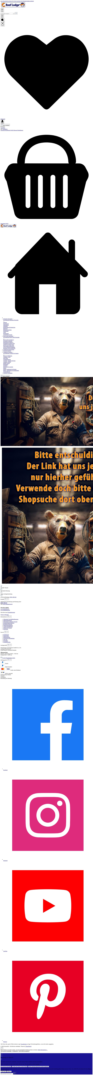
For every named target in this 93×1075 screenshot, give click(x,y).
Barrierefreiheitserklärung (8, 623)
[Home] (47, 273)
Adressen (15, 130)
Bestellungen (20, 130)
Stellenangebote (6, 637)
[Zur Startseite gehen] (13, 7)
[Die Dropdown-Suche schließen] (16, 13)
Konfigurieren (15, 1051)
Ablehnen (9, 1071)
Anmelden (3, 127)
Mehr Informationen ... (43, 1049)
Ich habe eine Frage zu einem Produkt (19, 1066)
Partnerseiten (6, 636)
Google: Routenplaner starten (8, 658)
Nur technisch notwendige (6, 1051)
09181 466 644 (13, 597)
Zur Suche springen (16, 1)
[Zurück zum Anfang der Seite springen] (2, 1048)
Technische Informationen (8, 638)
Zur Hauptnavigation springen (27, 1)
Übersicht (3, 130)
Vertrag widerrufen (5, 614)
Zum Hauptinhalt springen (6, 1)
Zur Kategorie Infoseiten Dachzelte (10, 320)
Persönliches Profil (9, 130)
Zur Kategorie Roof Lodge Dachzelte (11, 337)
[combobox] (7, 13)
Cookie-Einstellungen (8, 626)
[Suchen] (14, 13)
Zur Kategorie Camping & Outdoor (11, 353)
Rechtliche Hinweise (7, 624)
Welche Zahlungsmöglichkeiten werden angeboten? (38, 1066)
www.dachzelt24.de (5, 608)
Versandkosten (23, 1044)
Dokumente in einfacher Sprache (10, 621)
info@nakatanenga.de (7, 604)
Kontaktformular (11, 612)
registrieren (5, 129)
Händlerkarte (6, 634)
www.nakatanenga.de (5, 610)
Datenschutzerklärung (8, 625)
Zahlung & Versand (7, 627)
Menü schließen (6, 125)
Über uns (5, 639)
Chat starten (3, 1071)
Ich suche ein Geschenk (6, 1066)
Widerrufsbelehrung (7, 620)
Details (11, 1070)
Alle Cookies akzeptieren (24, 1051)
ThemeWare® (28, 1046)
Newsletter (5, 640)
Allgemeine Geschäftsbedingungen (10, 619)
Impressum (5, 629)
